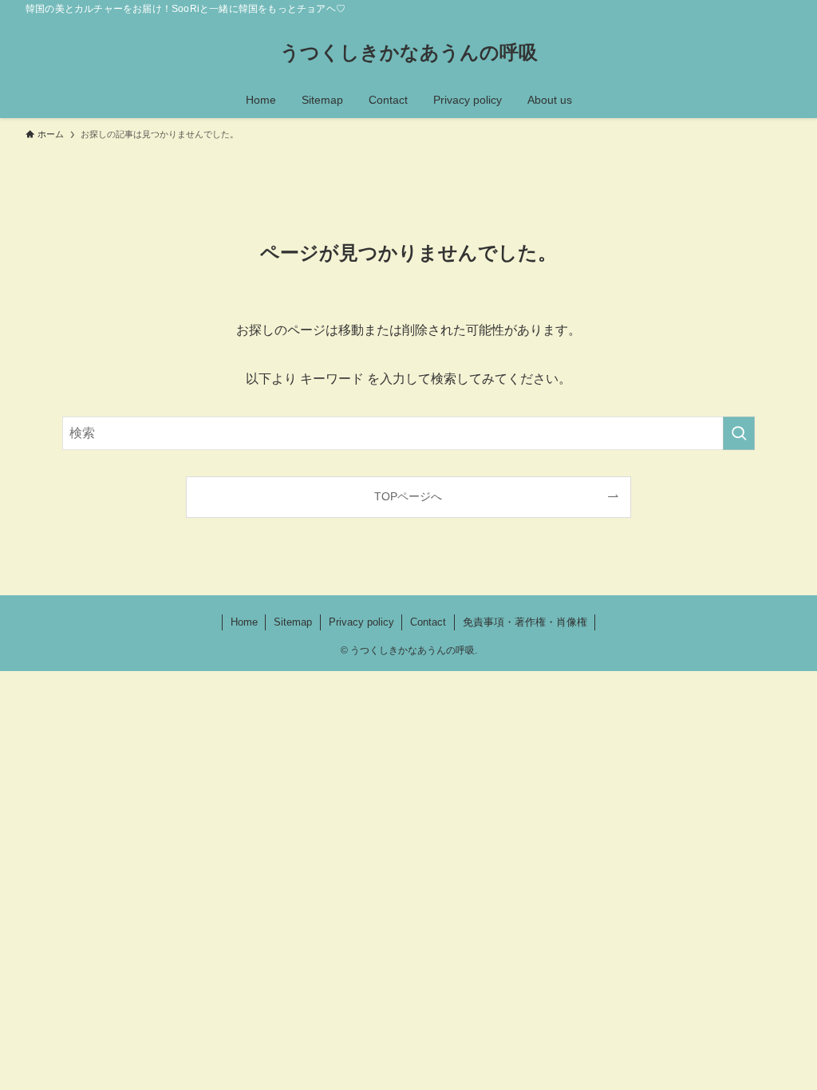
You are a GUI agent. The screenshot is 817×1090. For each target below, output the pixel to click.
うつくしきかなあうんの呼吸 (409, 52)
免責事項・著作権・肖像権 (525, 622)
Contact (428, 622)
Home (244, 622)
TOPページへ (408, 496)
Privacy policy (361, 622)
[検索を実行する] (739, 433)
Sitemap (293, 622)
